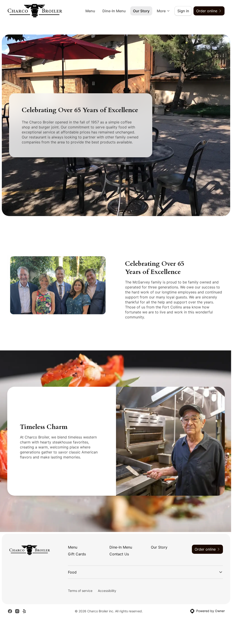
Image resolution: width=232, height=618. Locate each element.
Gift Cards (77, 554)
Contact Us (119, 554)
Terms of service (79, 589)
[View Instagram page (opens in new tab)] (17, 609)
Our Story (141, 11)
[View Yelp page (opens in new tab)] (24, 609)
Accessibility (106, 589)
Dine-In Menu (114, 11)
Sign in (183, 11)
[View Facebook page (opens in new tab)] (10, 609)
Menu (90, 11)
